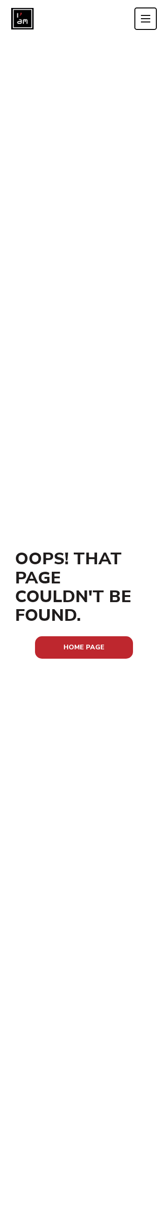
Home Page (84, 647)
